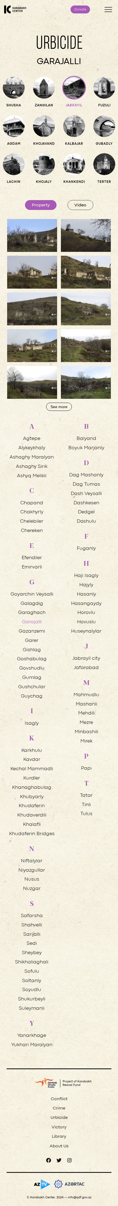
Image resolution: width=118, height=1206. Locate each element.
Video (80, 205)
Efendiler (32, 558)
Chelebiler (31, 521)
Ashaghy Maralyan (32, 457)
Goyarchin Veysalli (31, 594)
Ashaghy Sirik (31, 467)
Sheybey (32, 953)
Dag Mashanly (86, 475)
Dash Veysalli (86, 494)
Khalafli (32, 825)
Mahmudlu (86, 695)
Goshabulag (32, 659)
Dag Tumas (86, 484)
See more (59, 407)
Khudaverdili (31, 815)
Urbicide (59, 1118)
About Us (59, 1146)
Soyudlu (31, 990)
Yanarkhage (31, 1036)
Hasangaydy (86, 604)
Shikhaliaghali (31, 962)
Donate (80, 9)
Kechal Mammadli (31, 769)
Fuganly (86, 549)
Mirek (86, 741)
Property (41, 205)
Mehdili (86, 713)
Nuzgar (32, 889)
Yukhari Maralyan (31, 1045)
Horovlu (86, 613)
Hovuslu (86, 622)
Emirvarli (32, 567)
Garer (31, 641)
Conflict (59, 1099)
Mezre (86, 723)
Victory (59, 1127)
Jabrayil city (86, 658)
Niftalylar (32, 861)
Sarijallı (31, 934)
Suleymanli (31, 1008)
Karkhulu (31, 751)
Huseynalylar (86, 631)
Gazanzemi (32, 631)
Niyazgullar (31, 870)
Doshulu (86, 521)
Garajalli (32, 622)
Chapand (31, 503)
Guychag (32, 696)
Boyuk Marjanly (86, 448)
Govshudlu (31, 668)
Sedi (32, 944)
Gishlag (32, 650)
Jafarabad (86, 668)
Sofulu (31, 971)
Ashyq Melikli (31, 476)
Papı (86, 768)
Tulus (86, 814)
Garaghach (32, 613)
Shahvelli (31, 925)
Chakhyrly (31, 512)
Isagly (32, 723)
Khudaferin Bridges (32, 834)
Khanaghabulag (31, 788)
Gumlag (31, 678)
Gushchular (32, 687)
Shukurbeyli (31, 999)
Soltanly (31, 981)
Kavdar (31, 760)
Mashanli (86, 704)
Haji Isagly (86, 576)
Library (59, 1137)
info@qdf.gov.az (79, 1197)
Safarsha (32, 916)
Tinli (86, 805)
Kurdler (31, 778)
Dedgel (86, 512)
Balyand (86, 439)
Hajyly (86, 585)
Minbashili (86, 732)
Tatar (86, 795)
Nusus (31, 879)
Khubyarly (32, 797)
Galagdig (32, 604)
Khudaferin (32, 806)
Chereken (32, 531)
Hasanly (86, 594)
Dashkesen (86, 503)
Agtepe (31, 439)
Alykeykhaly (31, 448)
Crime (59, 1108)
